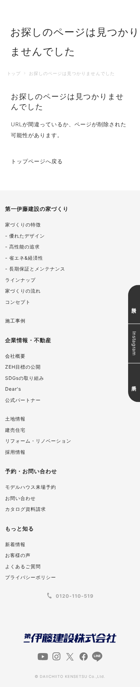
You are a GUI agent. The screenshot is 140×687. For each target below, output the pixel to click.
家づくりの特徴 (23, 224)
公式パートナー (23, 400)
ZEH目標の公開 (23, 367)
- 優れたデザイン (25, 236)
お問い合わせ (20, 498)
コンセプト (18, 302)
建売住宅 (15, 430)
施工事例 (15, 320)
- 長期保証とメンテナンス (35, 269)
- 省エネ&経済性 (24, 258)
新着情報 (15, 544)
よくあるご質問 (23, 566)
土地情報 (15, 419)
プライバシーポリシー (30, 577)
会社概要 (15, 356)
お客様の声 (18, 555)
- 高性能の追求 (22, 246)
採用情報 (15, 452)
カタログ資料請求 (25, 509)
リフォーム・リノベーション (38, 441)
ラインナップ (20, 280)
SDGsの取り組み (24, 378)
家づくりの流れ (23, 291)
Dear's (13, 389)
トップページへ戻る (37, 161)
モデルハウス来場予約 (30, 487)
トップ (13, 73)
